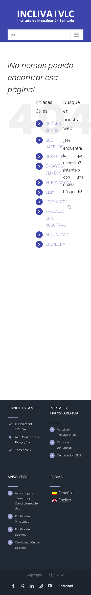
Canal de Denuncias (64, 445)
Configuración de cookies (27, 545)
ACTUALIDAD (57, 234)
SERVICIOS (55, 156)
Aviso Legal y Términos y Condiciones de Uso (26, 500)
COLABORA (55, 244)
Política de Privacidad (22, 519)
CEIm (50, 192)
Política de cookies (22, 532)
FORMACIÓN (56, 201)
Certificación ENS (69, 455)
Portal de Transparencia (66, 432)
